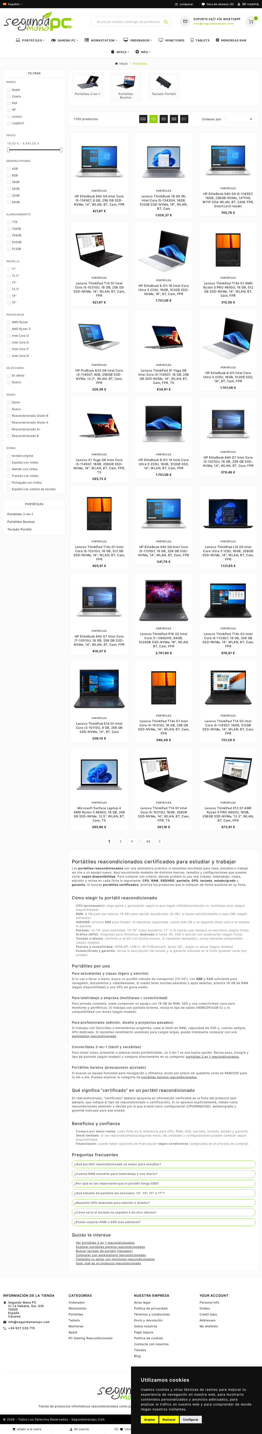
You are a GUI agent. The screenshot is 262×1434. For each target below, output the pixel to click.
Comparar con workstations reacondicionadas (111, 1255)
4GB (15, 168)
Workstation (78, 1308)
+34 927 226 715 (21, 1328)
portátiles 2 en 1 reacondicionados (212, 1056)
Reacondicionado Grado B (30, 415)
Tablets (74, 1320)
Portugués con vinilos (27, 482)
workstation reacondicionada (94, 1036)
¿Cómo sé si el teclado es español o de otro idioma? (115, 1212)
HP (14, 109)
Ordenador (77, 1302)
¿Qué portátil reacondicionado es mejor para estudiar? (117, 1164)
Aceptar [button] (149, 1419)
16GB (15, 182)
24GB (15, 188)
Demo (16, 402)
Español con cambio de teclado (34, 489)
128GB (16, 228)
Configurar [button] (191, 1419)
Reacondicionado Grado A (30, 422)
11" (14, 268)
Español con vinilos (25, 462)
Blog (137, 1356)
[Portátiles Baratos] (126, 82)
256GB (16, 235)
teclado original (22, 455)
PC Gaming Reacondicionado (91, 1338)
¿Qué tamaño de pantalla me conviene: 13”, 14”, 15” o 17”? (119, 1193)
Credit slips (208, 1314)
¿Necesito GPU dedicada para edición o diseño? (112, 1202)
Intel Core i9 (20, 355)
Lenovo (17, 116)
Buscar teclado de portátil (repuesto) (104, 1251)
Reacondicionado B (25, 435)
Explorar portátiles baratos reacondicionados (110, 1247)
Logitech (18, 123)
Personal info (209, 1302)
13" (14, 282)
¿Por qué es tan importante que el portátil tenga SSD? (116, 1183)
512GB (16, 249)
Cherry (16, 96)
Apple (16, 89)
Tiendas (140, 1350)
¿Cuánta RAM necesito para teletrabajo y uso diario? (116, 1173)
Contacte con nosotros (151, 1344)
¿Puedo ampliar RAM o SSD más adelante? (107, 1222)
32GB (15, 195)
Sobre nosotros (145, 1326)
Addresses (208, 1320)
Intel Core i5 (20, 342)
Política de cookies (148, 1338)
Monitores (76, 1326)
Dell (14, 103)
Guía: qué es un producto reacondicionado (108, 1263)
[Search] (166, 22)
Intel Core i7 (20, 349)
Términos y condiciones (152, 1314)
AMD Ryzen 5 (21, 329)
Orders (205, 1308)
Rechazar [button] (169, 1419)
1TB (14, 222)
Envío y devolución (148, 1320)
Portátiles (34, 504)
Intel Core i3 (20, 335)
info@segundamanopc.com (29, 1322)
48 (148, 841)
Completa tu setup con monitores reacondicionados (115, 1259)
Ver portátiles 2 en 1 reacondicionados (105, 1242)
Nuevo (16, 382)
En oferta (18, 375)
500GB (17, 242)
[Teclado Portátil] (164, 82)
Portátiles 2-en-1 (20, 514)
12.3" (15, 275)
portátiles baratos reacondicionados (169, 1077)
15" (14, 302)
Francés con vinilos (25, 475)
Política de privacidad (151, 1308)
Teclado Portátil (19, 529)
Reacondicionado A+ (26, 429)
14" (14, 295)
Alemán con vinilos (24, 469)
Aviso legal (142, 1302)
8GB (15, 175)
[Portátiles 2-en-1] (88, 82)
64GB (16, 202)
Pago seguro (143, 1332)
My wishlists (209, 1326)
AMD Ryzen (20, 322)
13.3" (15, 289)
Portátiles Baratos (21, 521)
